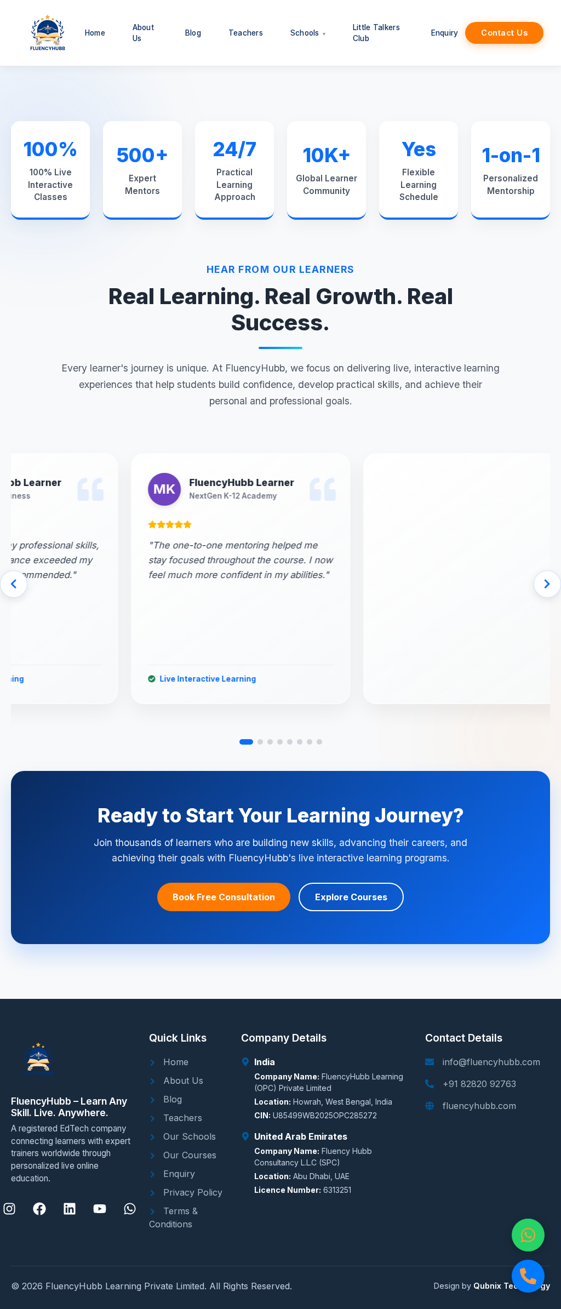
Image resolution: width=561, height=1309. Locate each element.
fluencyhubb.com (479, 1105)
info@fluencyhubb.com (491, 1061)
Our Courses (188, 1155)
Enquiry (178, 1173)
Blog (171, 1099)
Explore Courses (351, 896)
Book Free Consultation (224, 896)
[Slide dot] (246, 742)
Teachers (181, 1117)
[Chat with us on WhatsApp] (528, 1235)
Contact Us (504, 32)
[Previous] (13, 584)
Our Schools (188, 1136)
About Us (182, 1080)
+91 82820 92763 (479, 1083)
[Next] (547, 584)
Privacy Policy (191, 1192)
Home (174, 1061)
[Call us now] (528, 1276)
